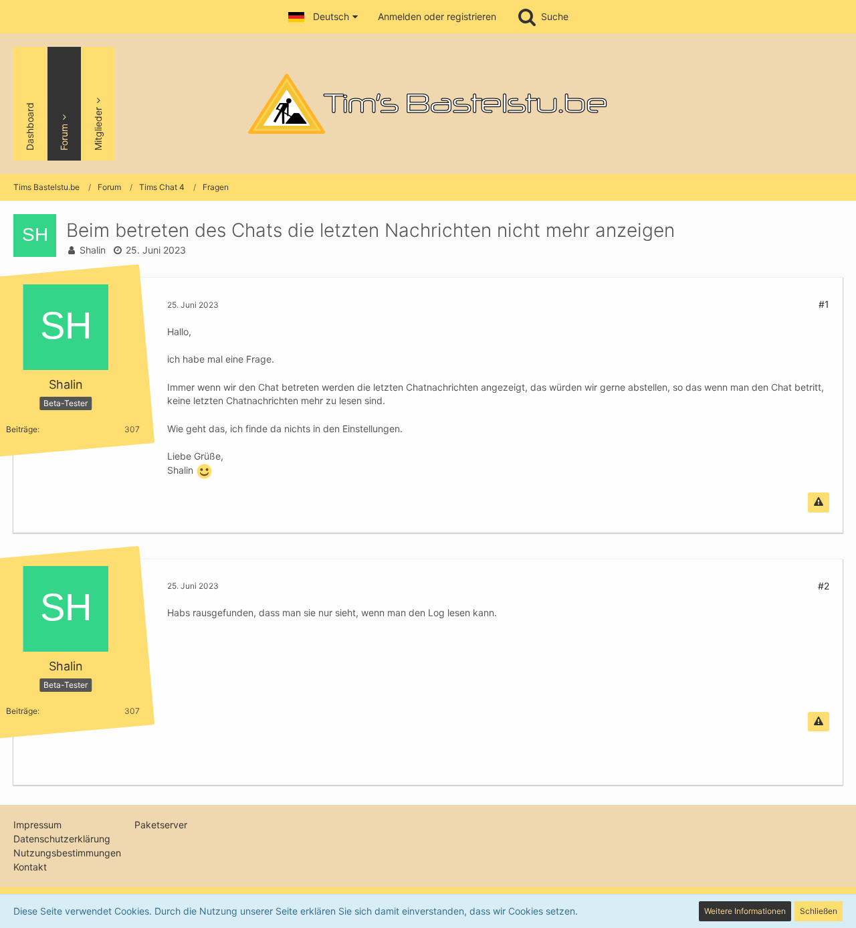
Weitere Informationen (745, 911)
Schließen (818, 911)
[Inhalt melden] (818, 502)
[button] (323, 16)
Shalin (93, 250)
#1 (824, 304)
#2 (823, 585)
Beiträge (21, 429)
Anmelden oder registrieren (437, 16)
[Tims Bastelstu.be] (428, 103)
